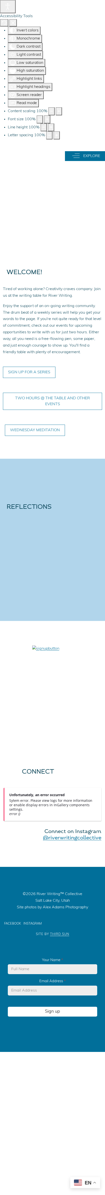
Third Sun (59, 934)
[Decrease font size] (40, 119)
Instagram (32, 923)
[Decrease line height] (44, 127)
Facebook (12, 923)
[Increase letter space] (56, 135)
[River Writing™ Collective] (28, 155)
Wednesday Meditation (35, 430)
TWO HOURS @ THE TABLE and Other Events (52, 401)
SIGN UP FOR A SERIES (29, 372)
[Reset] (4, 23)
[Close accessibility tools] (13, 23)
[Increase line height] (51, 127)
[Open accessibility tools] (8, 6)
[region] (52, 197)
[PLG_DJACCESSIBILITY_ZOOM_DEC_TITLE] (51, 111)
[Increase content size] (59, 111)
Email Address (52, 981)
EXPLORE (90, 155)
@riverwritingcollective (72, 838)
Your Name (52, 960)
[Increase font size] (47, 119)
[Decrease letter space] (49, 135)
